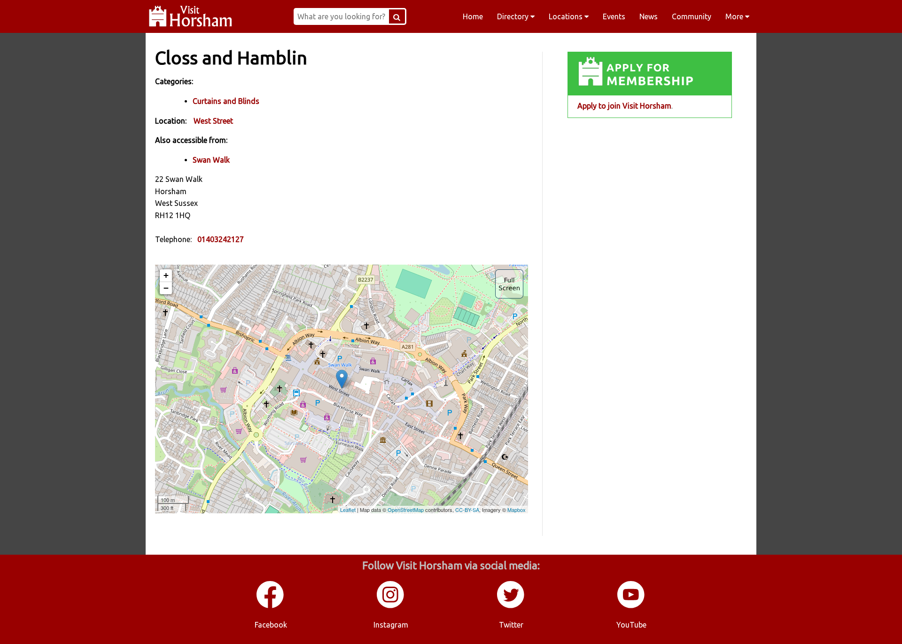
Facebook (271, 624)
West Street (213, 121)
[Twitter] (511, 606)
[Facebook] (270, 606)
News (648, 16)
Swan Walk (211, 160)
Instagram (390, 624)
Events (614, 16)
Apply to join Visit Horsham (624, 106)
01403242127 (220, 239)
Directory (513, 16)
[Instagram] (391, 606)
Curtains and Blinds (226, 101)
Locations (566, 16)
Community (691, 16)
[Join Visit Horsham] (649, 73)
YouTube (631, 624)
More (735, 16)
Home (473, 16)
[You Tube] (631, 606)
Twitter (511, 624)
